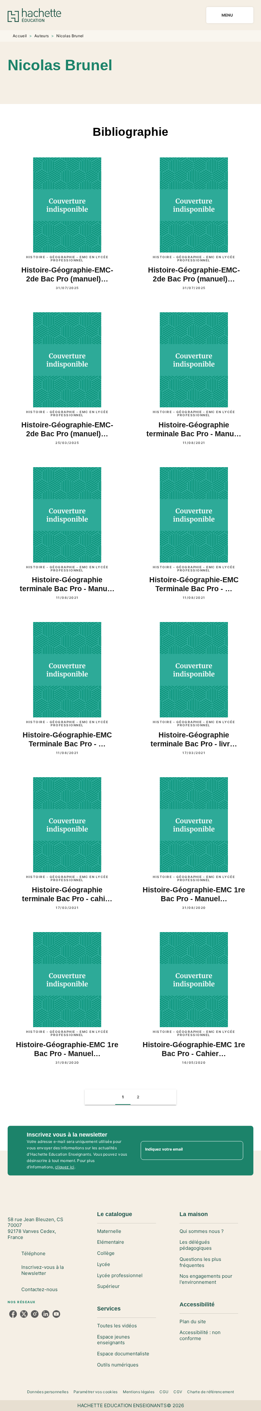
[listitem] (13, 1314)
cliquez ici (64, 1167)
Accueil (20, 35)
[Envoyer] (235, 1150)
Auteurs (41, 35)
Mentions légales (139, 1391)
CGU (163, 1391)
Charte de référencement (210, 1391)
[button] (140, 85)
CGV (177, 1391)
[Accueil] (34, 15)
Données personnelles (47, 1391)
